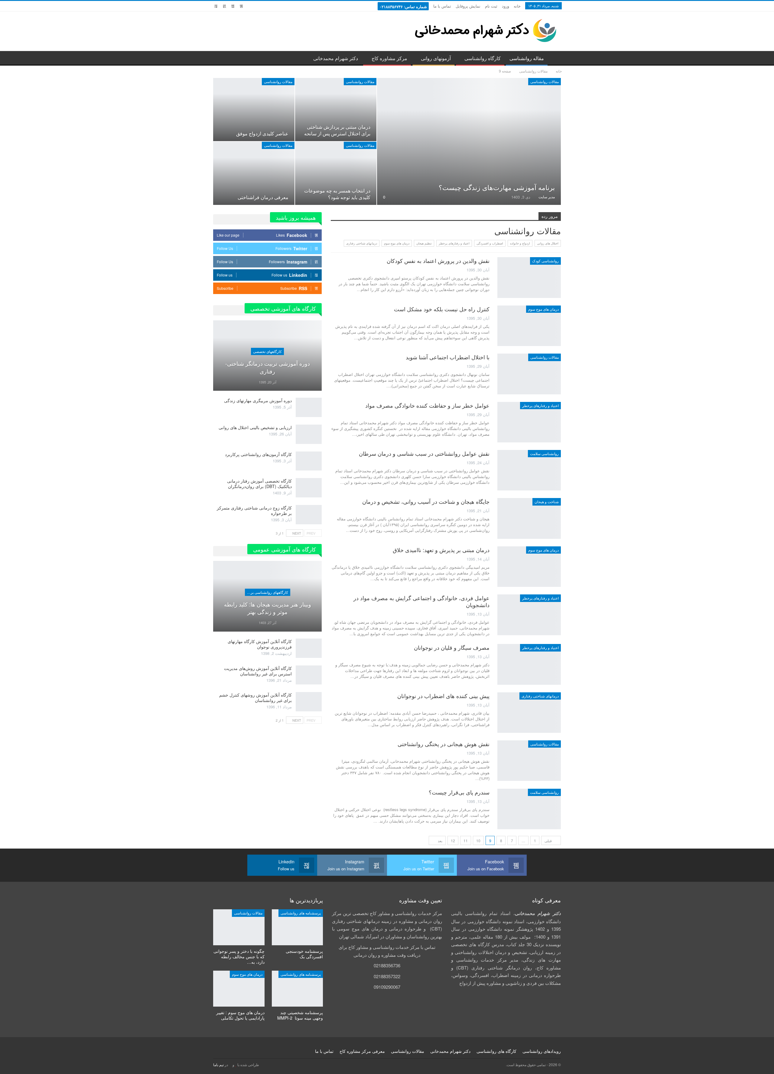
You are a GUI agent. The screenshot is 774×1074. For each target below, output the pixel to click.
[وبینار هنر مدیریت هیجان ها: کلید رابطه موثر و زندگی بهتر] (267, 596)
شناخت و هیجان (547, 501)
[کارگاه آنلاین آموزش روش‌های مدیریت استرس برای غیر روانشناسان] (309, 675)
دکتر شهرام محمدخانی (335, 58)
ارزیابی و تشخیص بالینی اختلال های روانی (255, 427)
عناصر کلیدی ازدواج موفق (262, 133)
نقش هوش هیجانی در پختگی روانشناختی (443, 744)
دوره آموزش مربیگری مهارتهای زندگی (258, 400)
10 (478, 840)
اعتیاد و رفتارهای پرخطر (454, 243)
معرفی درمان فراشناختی (263, 197)
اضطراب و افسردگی (489, 243)
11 (465, 840)
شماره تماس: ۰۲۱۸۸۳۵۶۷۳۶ (403, 6)
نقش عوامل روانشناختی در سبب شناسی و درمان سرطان (424, 453)
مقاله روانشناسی (526, 58)
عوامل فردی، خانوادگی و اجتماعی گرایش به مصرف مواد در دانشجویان (421, 601)
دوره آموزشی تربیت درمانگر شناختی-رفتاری (267, 367)
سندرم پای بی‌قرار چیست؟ (458, 792)
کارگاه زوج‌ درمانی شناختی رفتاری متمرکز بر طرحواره (254, 510)
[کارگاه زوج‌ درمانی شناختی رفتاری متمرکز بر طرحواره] (309, 514)
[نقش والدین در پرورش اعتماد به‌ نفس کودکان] (529, 277)
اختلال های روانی (547, 243)
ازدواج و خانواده (520, 243)
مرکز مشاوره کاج (389, 58)
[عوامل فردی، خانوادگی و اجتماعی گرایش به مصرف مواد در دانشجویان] (529, 614)
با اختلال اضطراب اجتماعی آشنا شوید (447, 357)
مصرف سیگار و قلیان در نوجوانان (451, 647)
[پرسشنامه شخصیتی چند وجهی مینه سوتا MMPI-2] (297, 989)
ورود (505, 6)
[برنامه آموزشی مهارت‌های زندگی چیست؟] (469, 141)
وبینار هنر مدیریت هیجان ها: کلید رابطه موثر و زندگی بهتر (267, 608)
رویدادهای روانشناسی (541, 1051)
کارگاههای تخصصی (267, 351)
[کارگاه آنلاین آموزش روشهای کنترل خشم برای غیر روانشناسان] (309, 701)
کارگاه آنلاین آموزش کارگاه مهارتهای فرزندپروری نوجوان (260, 644)
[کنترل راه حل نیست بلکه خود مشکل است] (529, 326)
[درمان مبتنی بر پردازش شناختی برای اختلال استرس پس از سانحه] (335, 109)
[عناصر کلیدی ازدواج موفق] (254, 109)
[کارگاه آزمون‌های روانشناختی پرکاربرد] (309, 461)
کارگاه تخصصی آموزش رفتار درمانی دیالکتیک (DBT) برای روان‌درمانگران (259, 483)
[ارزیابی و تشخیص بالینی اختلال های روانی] (309, 434)
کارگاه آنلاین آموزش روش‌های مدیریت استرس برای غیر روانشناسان (258, 671)
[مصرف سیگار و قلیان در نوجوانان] (529, 664)
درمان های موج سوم (396, 243)
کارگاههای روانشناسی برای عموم (266, 592)
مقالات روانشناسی (544, 81)
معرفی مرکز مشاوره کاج (362, 1051)
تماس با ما (442, 6)
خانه (517, 6)
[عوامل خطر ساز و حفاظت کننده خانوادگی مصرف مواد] (529, 422)
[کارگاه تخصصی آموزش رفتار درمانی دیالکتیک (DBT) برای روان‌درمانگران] (309, 487)
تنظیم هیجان (424, 243)
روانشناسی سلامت (544, 453)
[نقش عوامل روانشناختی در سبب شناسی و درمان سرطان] (529, 470)
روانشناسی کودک (545, 260)
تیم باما (218, 1064)
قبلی (549, 840)
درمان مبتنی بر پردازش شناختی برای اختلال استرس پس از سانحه (337, 130)
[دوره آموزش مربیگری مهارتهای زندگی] (309, 407)
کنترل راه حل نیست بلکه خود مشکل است (441, 309)
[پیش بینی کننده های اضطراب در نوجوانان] (529, 712)
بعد (439, 840)
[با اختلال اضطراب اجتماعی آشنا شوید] (529, 374)
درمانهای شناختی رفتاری (361, 243)
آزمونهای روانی (436, 58)
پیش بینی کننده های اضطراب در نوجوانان (443, 696)
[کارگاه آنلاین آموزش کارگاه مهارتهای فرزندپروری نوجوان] (309, 648)
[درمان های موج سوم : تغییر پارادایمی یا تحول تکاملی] (239, 989)
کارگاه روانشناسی (482, 58)
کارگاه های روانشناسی (496, 1051)
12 (453, 840)
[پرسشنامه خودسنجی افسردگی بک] (297, 927)
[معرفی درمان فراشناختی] (254, 173)
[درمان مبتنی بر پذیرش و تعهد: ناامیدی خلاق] (529, 566)
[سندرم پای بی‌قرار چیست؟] (529, 809)
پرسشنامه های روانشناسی (301, 912)
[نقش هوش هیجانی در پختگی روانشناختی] (529, 760)
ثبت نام (491, 6)
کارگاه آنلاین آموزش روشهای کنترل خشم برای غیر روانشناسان (255, 697)
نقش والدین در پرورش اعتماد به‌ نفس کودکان (438, 260)
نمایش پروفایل (468, 6)
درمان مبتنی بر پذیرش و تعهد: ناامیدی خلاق (441, 550)
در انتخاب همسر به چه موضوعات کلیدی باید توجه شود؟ (337, 193)
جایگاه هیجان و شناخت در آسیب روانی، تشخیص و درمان (425, 501)
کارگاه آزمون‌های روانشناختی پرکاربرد (258, 454)
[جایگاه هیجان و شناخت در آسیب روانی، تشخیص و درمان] (529, 518)
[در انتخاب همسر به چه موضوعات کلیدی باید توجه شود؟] (335, 173)
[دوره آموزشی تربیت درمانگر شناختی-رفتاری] (267, 355)
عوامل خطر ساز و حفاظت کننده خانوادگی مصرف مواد (427, 405)
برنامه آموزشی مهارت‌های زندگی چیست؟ (497, 187)
